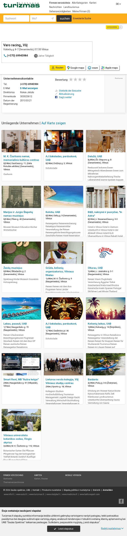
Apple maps (111, 67)
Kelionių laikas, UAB (99, 323)
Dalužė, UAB (95, 156)
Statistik (96, 490)
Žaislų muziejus (12, 267)
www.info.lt (9, 494)
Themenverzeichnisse (13, 482)
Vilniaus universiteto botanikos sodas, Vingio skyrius (17, 439)
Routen (44, 479)
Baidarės (93, 379)
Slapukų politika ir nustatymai (77, 490)
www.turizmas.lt (36, 494)
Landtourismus (71, 7)
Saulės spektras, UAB (20, 490)
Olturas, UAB (95, 267)
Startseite (7, 479)
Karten (92, 2)
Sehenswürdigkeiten (60, 11)
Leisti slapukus (65, 528)
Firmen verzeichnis (59, 2)
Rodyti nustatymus (111, 528)
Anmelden (108, 490)
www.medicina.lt (69, 494)
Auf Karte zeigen (53, 123)
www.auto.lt (21, 494)
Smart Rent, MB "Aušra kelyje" (21, 379)
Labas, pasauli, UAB (15, 323)
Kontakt (36, 490)
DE (117, 4)
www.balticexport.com (90, 494)
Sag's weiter (65, 97)
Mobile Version (73, 475)
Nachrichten (55, 7)
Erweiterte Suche (82, 18)
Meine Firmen (81, 11)
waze (95, 67)
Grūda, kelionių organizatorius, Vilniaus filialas (60, 271)
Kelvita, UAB (53, 212)
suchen (65, 18)
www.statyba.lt (53, 494)
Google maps (77, 67)
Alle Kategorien (80, 2)
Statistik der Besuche (70, 90)
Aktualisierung (66, 94)
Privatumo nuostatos (51, 490)
